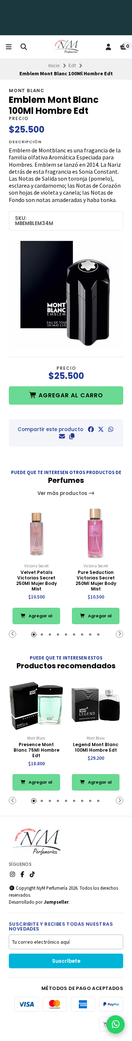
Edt (72, 65)
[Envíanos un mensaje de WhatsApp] (115, 1024)
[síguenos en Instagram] (12, 874)
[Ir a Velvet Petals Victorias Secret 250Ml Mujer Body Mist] (36, 533)
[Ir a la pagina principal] (66, 47)
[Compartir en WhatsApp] (110, 429)
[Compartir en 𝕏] (100, 429)
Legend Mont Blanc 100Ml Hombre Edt (95, 747)
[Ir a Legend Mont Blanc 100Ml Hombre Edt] (95, 705)
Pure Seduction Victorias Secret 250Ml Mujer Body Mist (96, 581)
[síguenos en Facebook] (22, 874)
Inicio (54, 65)
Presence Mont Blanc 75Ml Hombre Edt (36, 750)
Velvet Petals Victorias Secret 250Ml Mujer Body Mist (36, 581)
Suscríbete (66, 961)
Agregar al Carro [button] (39, 618)
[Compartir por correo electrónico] (62, 436)
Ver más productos (62, 493)
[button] (72, 436)
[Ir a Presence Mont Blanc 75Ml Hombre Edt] (36, 705)
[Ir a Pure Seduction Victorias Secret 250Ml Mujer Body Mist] (95, 533)
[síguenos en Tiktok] (32, 874)
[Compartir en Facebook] (91, 429)
